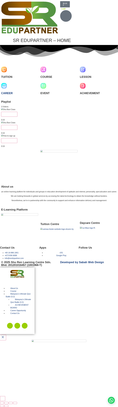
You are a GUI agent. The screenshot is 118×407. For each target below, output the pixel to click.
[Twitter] (10, 326)
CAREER (7, 93)
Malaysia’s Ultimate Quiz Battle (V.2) (18, 295)
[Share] (11, 403)
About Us (14, 288)
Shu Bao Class (9, 114)
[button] (59, 59)
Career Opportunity (18, 310)
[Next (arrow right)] (6, 406)
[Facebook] (81, 254)
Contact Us (14, 313)
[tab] (59, 114)
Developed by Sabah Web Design (82, 262)
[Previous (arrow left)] (2, 406)
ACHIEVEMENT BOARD (19, 306)
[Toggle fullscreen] (6, 403)
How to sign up (9, 141)
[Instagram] (25, 326)
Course (13, 291)
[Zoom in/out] (2, 403)
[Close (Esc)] (15, 403)
